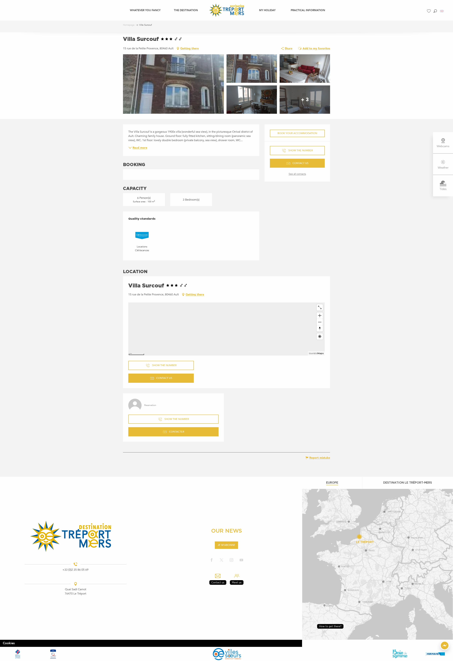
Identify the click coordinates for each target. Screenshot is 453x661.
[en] (442, 11)
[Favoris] (429, 11)
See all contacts (297, 174)
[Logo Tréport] (75, 536)
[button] (435, 11)
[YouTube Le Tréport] (241, 560)
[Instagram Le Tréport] (231, 560)
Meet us (237, 582)
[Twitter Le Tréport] (221, 560)
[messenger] (444, 649)
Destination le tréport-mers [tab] (407, 482)
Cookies (9, 643)
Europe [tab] (332, 482)
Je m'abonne (226, 545)
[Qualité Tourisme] (53, 654)
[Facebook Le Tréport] (212, 560)
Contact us (217, 582)
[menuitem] (145, 10)
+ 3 (305, 99)
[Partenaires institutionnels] (17, 654)
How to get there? (330, 626)
